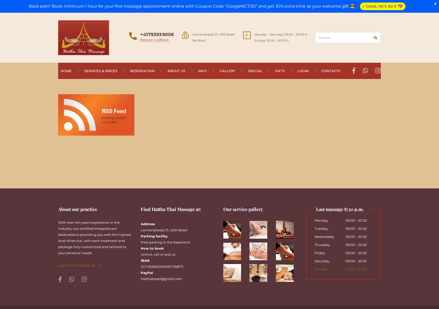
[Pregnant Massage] (235, 271)
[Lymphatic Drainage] (261, 249)
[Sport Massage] (287, 249)
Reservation (142, 71)
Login (303, 71)
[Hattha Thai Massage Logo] (83, 37)
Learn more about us (78, 265)
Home (66, 71)
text (167, 254)
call (157, 254)
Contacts (330, 71)
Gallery (227, 71)
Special (255, 71)
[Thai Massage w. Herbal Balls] (287, 271)
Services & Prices (100, 71)
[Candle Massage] (235, 249)
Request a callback (154, 40)
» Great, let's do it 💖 (383, 6)
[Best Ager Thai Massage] (261, 228)
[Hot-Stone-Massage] (261, 271)
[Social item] (60, 279)
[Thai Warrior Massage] (287, 228)
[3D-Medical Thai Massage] (235, 228)
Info (202, 71)
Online (146, 254)
